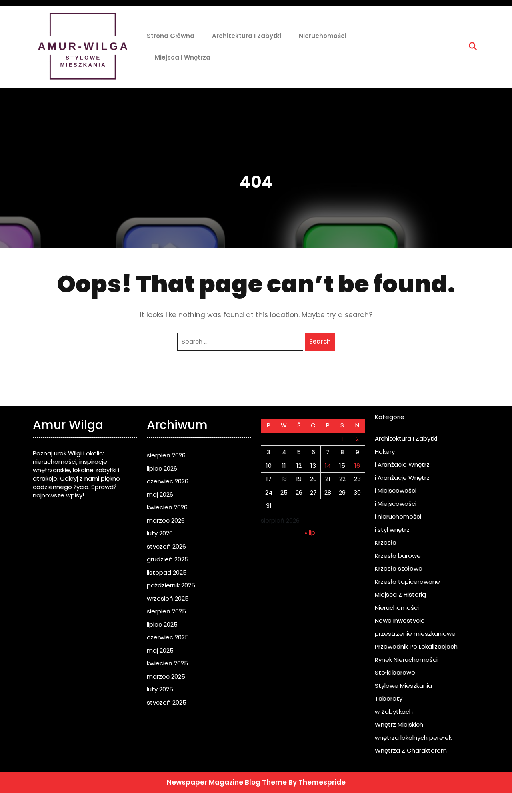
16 (357, 465)
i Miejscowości (395, 490)
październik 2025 (171, 585)
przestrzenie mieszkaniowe (415, 633)
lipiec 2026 (162, 468)
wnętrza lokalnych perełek (413, 737)
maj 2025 (160, 650)
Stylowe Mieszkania (403, 685)
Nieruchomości (322, 36)
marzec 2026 (166, 520)
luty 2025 (160, 689)
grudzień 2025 (167, 559)
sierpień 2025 (166, 611)
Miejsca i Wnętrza (182, 57)
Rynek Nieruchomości (406, 659)
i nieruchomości (398, 516)
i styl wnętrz (392, 529)
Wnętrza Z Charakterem (411, 750)
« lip (309, 532)
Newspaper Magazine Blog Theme (227, 782)
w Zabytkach (394, 711)
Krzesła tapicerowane (407, 581)
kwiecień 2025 (167, 663)
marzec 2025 (166, 676)
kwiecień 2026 (167, 507)
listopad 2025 (167, 572)
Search (320, 341)
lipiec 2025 (162, 624)
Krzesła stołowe (398, 568)
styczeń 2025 (166, 702)
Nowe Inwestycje (400, 620)
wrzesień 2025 (168, 598)
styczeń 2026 (166, 546)
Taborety (388, 698)
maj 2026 (160, 494)
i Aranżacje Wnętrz (402, 464)
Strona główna (170, 36)
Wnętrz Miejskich (399, 724)
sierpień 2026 (166, 455)
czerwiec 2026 (167, 481)
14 (328, 465)
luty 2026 (160, 533)
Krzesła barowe (398, 555)
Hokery (385, 451)
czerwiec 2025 (168, 637)
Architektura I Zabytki (246, 36)
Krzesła (385, 542)
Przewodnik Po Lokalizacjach (416, 646)
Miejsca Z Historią (400, 594)
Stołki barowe (395, 672)
